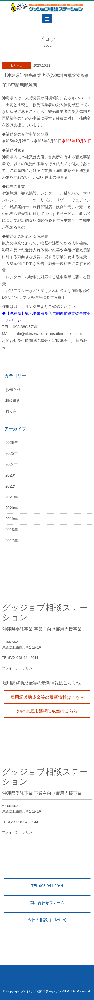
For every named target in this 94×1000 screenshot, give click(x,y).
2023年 (11, 475)
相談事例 (13, 400)
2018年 (11, 530)
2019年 (11, 519)
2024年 (11, 464)
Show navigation (47, 18)
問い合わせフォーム (47, 903)
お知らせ (13, 390)
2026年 (11, 443)
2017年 (11, 541)
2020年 (11, 508)
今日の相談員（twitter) (47, 920)
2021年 (11, 497)
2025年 (11, 453)
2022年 (11, 486)
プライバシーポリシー (19, 668)
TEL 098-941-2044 (47, 886)
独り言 (11, 411)
